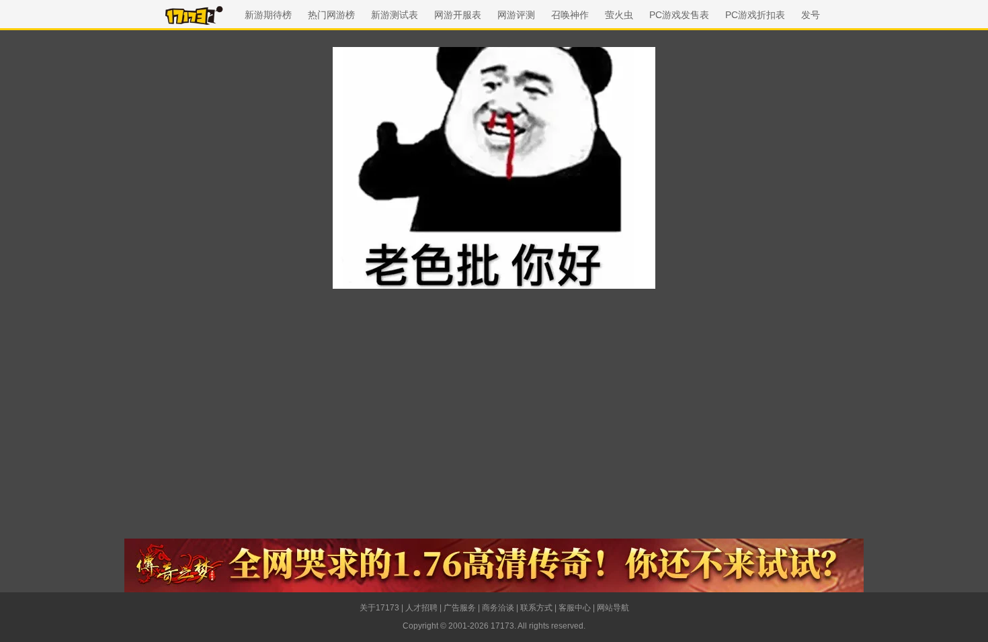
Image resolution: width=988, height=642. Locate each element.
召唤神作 (570, 14)
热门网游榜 (331, 14)
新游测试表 (394, 14)
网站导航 (613, 607)
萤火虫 (619, 14)
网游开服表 (457, 14)
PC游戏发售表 (679, 14)
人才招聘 (421, 607)
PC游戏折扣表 (755, 14)
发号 (810, 14)
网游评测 (516, 14)
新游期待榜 (268, 14)
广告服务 (460, 607)
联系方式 (536, 607)
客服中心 (575, 607)
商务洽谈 (498, 607)
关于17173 (379, 607)
